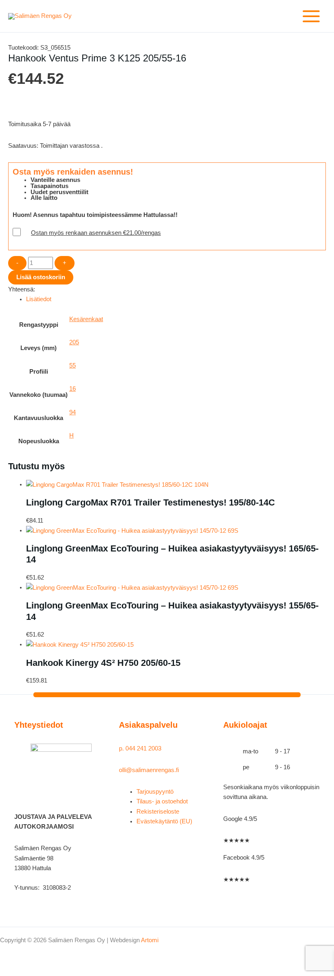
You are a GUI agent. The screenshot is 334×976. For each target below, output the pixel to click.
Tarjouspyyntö (155, 791)
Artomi (149, 940)
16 (72, 388)
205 (74, 342)
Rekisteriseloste (157, 811)
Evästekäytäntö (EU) (164, 821)
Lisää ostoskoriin (40, 277)
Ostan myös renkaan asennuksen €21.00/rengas (96, 233)
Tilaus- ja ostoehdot (162, 801)
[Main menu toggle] (311, 16)
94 (72, 412)
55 (72, 365)
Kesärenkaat (86, 319)
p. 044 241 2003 (141, 748)
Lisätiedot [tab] (38, 299)
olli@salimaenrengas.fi (149, 770)
